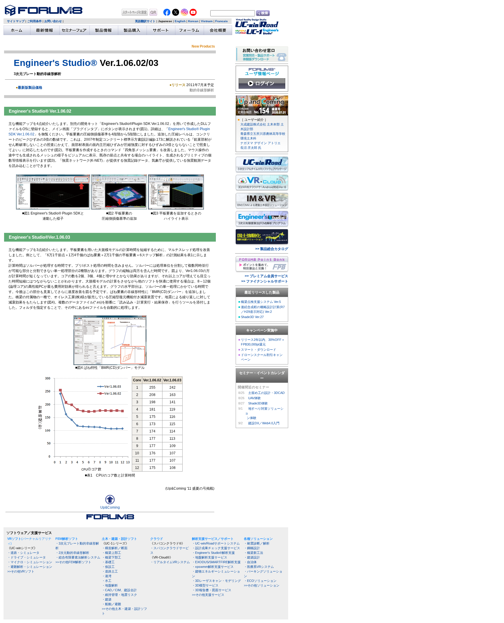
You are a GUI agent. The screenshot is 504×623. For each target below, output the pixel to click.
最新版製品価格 (30, 87)
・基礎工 (108, 562)
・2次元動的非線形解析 (72, 552)
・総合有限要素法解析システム (77, 557)
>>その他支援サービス (208, 594)
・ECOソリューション (260, 580)
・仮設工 (108, 566)
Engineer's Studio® (55, 63)
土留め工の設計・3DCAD (266, 393)
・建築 (106, 599)
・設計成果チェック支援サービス (216, 548)
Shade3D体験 (258, 403)
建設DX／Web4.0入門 (263, 423)
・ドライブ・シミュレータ (26, 557)
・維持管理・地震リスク (119, 594)
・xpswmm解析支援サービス (213, 566)
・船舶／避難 (111, 604)
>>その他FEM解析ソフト (73, 562)
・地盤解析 (110, 585)
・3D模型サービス (205, 585)
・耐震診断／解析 (257, 543)
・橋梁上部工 (111, 552)
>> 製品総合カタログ (271, 249)
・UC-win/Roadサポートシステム (216, 543)
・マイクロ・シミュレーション (29, 562)
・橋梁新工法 (253, 552)
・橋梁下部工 (111, 557)
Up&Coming (110, 507)
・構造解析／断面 (114, 548)
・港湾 (106, 576)
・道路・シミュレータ (23, 552)
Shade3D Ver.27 (252, 317)
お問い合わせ (53, 21)
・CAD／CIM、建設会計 (119, 590)
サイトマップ (15, 21)
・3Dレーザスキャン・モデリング (216, 580)
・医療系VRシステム (259, 566)
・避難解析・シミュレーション (29, 566)
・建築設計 (252, 557)
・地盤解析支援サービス (209, 557)
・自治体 (250, 562)
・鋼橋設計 (252, 548)
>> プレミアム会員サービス (266, 276)
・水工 (106, 580)
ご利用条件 (34, 21)
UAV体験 (254, 398)
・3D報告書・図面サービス (211, 590)
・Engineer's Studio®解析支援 (213, 552)
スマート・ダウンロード (258, 349)
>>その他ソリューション (261, 585)
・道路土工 (110, 571)
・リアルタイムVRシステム (170, 562)
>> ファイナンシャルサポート (264, 281)
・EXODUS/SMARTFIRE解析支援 (216, 562)
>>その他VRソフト (20, 571)
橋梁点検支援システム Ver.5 (261, 301)
